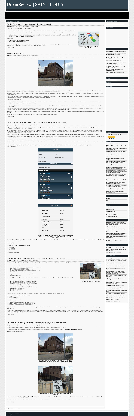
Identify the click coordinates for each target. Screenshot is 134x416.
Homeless (23, 26)
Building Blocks (109, 145)
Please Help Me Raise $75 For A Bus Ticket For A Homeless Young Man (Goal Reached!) (37, 122)
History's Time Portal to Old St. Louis (113, 271)
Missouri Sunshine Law (110, 280)
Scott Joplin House (109, 252)
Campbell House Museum (111, 247)
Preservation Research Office (111, 167)
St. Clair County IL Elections (111, 216)
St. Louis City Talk (109, 174)
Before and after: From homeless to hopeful (17, 41)
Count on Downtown (110, 151)
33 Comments (35, 55)
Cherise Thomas (53, 114)
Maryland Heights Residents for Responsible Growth (116, 161)
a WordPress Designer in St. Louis (16, 413)
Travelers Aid (84, 141)
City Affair (108, 148)
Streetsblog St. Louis (110, 188)
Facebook (108, 198)
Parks (32, 325)
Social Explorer (109, 285)
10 (19, 408)
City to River (108, 226)
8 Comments (35, 260)
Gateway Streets (109, 155)
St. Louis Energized (110, 182)
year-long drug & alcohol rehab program (25, 136)
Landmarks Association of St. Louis (113, 231)
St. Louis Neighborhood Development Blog (114, 185)
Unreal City (108, 299)
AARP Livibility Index (110, 258)
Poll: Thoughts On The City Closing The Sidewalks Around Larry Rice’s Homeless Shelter (37, 323)
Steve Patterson (10, 412)
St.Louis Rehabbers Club (111, 236)
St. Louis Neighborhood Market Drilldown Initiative (115, 293)
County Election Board (110, 211)
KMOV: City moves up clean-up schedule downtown (73, 329)
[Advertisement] (66, 15)
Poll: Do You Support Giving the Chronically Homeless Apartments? (29, 24)
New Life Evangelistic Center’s (55, 57)
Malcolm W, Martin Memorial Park (112, 249)
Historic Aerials (109, 268)
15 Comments (34, 124)
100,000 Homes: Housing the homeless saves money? (25, 36)
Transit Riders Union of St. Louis (112, 240)
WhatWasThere (109, 301)
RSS (107, 200)
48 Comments (35, 26)
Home (8, 21)
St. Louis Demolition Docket (111, 179)
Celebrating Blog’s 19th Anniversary (113, 51)
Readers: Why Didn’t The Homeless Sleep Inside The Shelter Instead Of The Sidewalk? (36, 258)
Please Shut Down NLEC (15, 53)
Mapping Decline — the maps (111, 278)
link (32, 396)
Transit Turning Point (110, 189)
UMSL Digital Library (110, 297)
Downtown (20, 55)
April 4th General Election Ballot (112, 72)
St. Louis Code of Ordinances (111, 288)
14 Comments (43, 325)
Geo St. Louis (108, 265)
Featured (19, 26)
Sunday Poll (28, 26)
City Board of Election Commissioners (113, 207)
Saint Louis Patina (109, 170)
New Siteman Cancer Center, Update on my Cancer (115, 57)
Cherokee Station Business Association (113, 222)
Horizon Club (18, 99)
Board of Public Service (19, 57)
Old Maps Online (109, 282)
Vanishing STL (109, 191)
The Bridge (14, 134)
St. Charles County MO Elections (112, 214)
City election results (110, 209)
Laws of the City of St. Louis (111, 275)
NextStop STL (108, 165)
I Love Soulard (109, 158)
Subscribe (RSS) (9, 414)
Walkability (36, 325)
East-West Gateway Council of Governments (114, 227)
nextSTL (107, 164)
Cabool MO (39, 136)
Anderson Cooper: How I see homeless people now (19, 40)
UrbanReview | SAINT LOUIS (35, 4)
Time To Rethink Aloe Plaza (111, 60)
